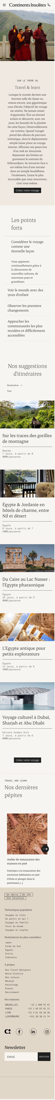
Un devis (12, 894)
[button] (45, 849)
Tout (9, 390)
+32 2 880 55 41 (40, 1005)
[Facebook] (19, 1031)
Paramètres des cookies (40, 1091)
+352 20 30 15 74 (39, 1016)
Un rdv (26, 894)
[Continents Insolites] (8, 1031)
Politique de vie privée (13, 1091)
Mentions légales (38, 1086)
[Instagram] (47, 1031)
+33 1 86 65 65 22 (39, 1009)
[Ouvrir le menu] (4, 5)
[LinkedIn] (33, 1031)
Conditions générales (40, 1081)
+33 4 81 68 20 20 (39, 1013)
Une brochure (15, 898)
